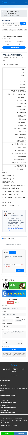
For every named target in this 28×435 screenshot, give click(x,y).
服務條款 (14, 425)
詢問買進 (10, 302)
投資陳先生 (6, 57)
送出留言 (20, 270)
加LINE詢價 (7, 433)
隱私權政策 (9, 425)
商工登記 (7, 422)
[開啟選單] (26, 2)
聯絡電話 (4, 311)
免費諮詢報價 (14, 349)
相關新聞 (20, 30)
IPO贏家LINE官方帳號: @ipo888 (7, 395)
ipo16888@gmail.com (5, 380)
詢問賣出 (17, 302)
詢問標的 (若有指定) (7, 323)
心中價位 (4, 317)
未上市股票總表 (15, 369)
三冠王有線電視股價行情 (12, 11)
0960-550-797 (3, 385)
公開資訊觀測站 (10, 420)
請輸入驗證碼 (11, 264)
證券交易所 (18, 420)
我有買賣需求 (21, 433)
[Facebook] (11, 375)
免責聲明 (14, 371)
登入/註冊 (12, 252)
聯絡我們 (22, 369)
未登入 (10, 252)
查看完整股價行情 (14, 47)
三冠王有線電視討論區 (10, 13)
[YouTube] (16, 375)
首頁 (3, 11)
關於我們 (8, 369)
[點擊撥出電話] (14, 293)
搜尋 (24, 23)
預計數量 (17, 317)
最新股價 (5, 30)
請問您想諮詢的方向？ (14, 299)
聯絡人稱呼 (5, 305)
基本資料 (12, 30)
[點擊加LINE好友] (14, 285)
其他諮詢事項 (5, 329)
